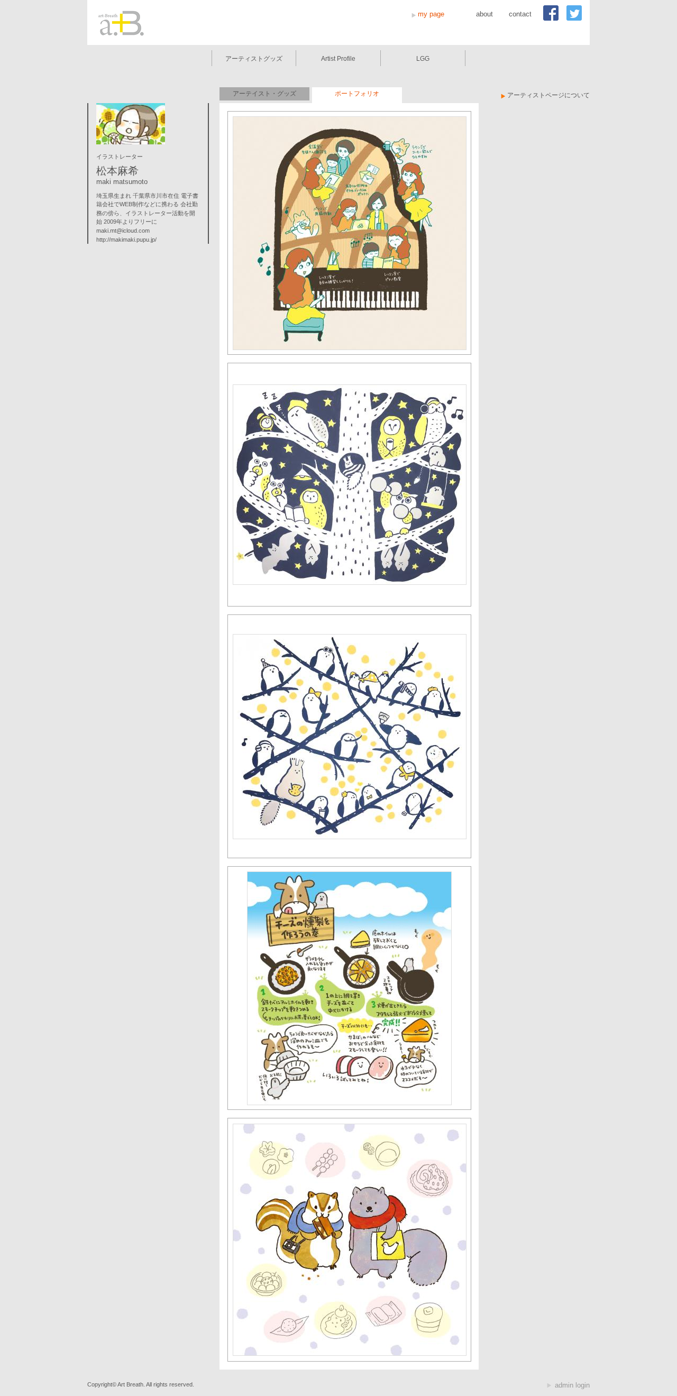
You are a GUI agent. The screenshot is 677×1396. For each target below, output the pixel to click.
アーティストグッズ (253, 58)
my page (431, 14)
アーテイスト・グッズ (264, 93)
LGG (422, 58)
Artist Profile (338, 58)
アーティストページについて (548, 95)
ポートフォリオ (357, 93)
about (484, 14)
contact (520, 14)
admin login (572, 1385)
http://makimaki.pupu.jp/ (126, 239)
